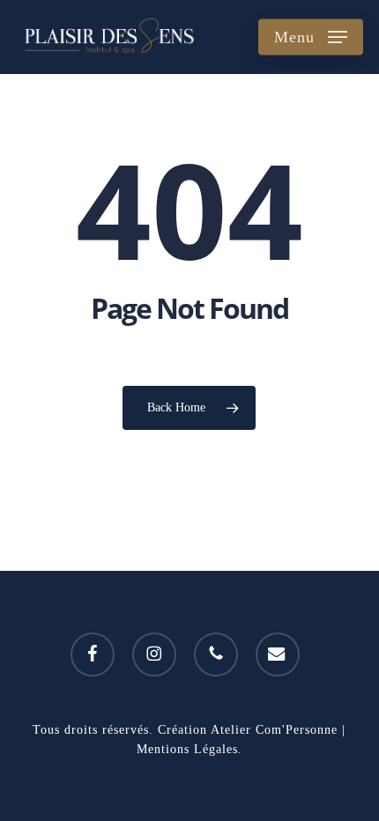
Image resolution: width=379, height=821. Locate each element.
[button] (310, 37)
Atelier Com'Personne (274, 729)
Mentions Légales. (189, 749)
